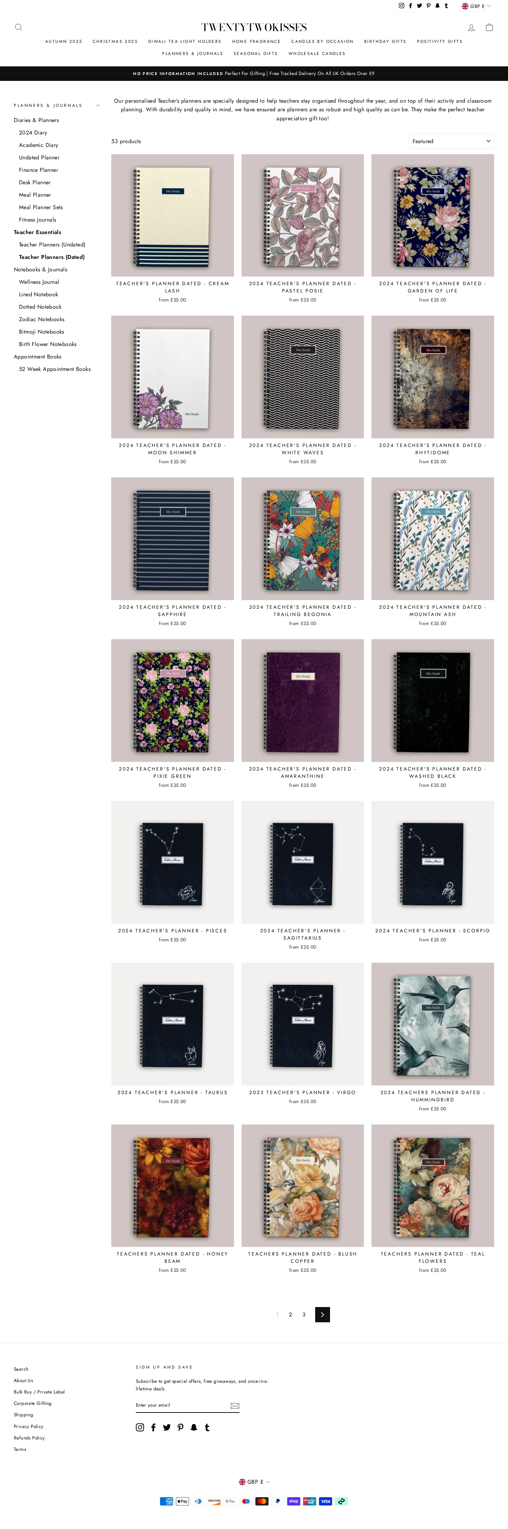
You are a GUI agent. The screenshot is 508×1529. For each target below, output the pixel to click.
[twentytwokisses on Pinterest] (180, 1427)
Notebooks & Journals (40, 269)
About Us (23, 1380)
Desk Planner (35, 182)
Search (21, 1368)
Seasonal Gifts (256, 53)
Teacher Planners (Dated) (52, 257)
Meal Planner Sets (41, 207)
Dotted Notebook (40, 307)
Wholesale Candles (317, 53)
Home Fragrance (256, 41)
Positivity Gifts (440, 41)
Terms (20, 1449)
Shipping (23, 1414)
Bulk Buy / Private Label (39, 1391)
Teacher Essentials (37, 232)
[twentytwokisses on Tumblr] (207, 1427)
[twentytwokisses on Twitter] (167, 1427)
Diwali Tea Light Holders (185, 41)
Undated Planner (39, 157)
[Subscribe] (235, 1405)
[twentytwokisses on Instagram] (140, 1427)
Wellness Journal (39, 282)
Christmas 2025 (115, 41)
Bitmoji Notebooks (41, 332)
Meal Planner (35, 195)
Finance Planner (38, 170)
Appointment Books (38, 357)
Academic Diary (38, 145)
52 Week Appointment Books (55, 369)
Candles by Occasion (322, 41)
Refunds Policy (29, 1437)
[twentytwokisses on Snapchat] (194, 1427)
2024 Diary (33, 133)
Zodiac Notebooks (41, 319)
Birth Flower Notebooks (48, 344)
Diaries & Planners (36, 120)
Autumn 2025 (63, 41)
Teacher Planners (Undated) (52, 245)
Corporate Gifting (33, 1403)
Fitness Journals (37, 220)
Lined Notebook (38, 294)
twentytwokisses (254, 27)
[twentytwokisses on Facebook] (153, 1427)
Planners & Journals (192, 53)
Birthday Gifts (385, 41)
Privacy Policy (29, 1426)
